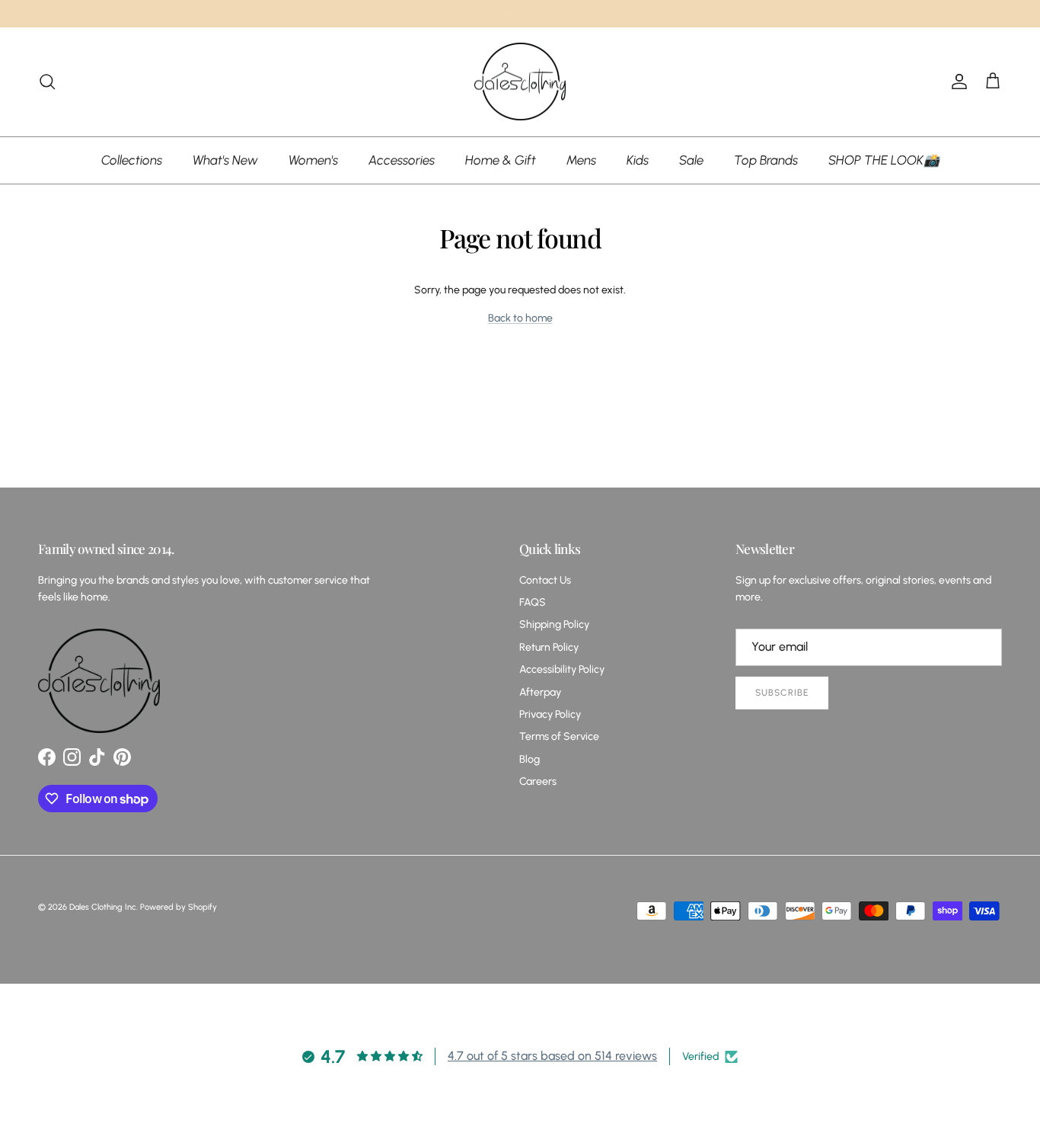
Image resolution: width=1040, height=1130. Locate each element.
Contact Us (545, 580)
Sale (691, 159)
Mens (581, 159)
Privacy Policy (550, 714)
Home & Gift (500, 159)
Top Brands (766, 159)
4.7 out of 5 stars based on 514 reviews (552, 1055)
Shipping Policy (554, 624)
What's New (225, 159)
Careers (538, 781)
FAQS (532, 602)
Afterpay (540, 692)
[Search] (47, 81)
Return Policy (549, 647)
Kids (638, 159)
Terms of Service (559, 736)
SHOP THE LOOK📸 (884, 159)
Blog (529, 759)
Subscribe (782, 692)
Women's (313, 159)
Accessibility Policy (562, 669)
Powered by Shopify (178, 907)
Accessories (401, 159)
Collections (131, 159)
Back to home (520, 318)
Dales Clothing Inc (102, 907)
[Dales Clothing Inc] (520, 82)
